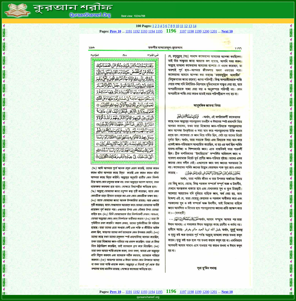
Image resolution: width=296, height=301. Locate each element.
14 (194, 26)
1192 (136, 31)
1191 (128, 31)
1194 (151, 31)
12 (186, 26)
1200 (205, 31)
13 (190, 26)
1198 (190, 31)
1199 (198, 31)
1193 (144, 31)
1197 (183, 31)
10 (177, 26)
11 (181, 26)
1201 (213, 31)
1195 (159, 31)
